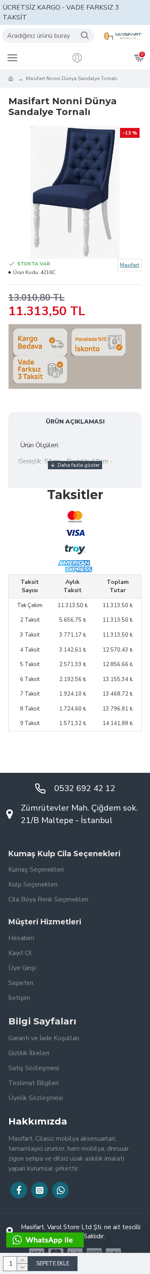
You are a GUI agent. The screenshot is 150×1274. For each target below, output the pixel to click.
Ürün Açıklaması (75, 421)
